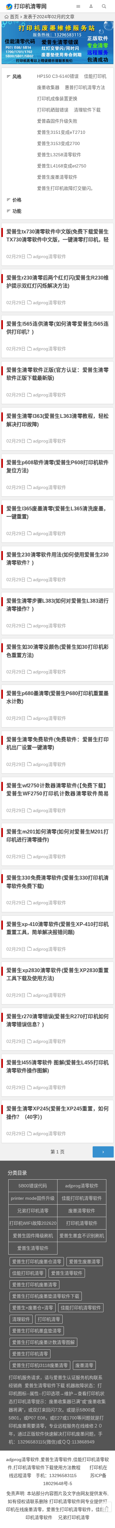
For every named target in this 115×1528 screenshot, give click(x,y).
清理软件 (21, 1319)
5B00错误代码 (33, 1185)
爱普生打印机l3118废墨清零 (40, 1365)
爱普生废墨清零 (84, 1261)
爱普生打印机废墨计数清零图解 (43, 1342)
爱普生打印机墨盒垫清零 (36, 1330)
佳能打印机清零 (27, 1273)
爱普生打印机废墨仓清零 (36, 1261)
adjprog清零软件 (49, 256)
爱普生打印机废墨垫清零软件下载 (45, 1296)
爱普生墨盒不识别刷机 (81, 1235)
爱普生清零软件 (33, 1248)
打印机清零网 (30, 7)
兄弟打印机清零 (33, 1210)
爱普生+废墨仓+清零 (32, 1307)
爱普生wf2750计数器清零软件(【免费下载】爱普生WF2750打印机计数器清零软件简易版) (57, 793)
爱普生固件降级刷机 (33, 1235)
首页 (14, 16)
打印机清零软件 (81, 1223)
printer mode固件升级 (33, 1198)
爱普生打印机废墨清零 (34, 1284)
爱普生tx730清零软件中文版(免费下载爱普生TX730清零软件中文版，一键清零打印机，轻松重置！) (57, 239)
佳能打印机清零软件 (82, 1198)
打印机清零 (49, 1319)
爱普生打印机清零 (30, 1353)
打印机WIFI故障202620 (33, 1223)
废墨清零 (84, 1365)
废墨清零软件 (81, 1210)
